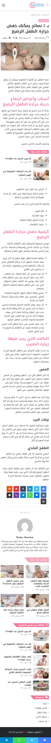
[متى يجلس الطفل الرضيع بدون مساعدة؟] (12, 571)
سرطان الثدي (41, 716)
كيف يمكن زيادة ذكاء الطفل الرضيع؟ (13, 611)
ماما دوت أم (17, 732)
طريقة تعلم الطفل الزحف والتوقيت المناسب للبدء (40, 583)
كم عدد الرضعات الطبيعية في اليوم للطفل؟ (17, 173)
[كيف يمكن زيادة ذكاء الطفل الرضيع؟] (12, 600)
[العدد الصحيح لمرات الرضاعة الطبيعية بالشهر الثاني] (41, 673)
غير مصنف (43, 721)
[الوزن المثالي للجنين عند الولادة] (41, 686)
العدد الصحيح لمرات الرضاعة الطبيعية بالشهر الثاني (18, 670)
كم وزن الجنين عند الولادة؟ (18, 158)
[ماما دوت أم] (36, 5)
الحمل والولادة (41, 708)
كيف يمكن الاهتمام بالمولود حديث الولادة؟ (17, 658)
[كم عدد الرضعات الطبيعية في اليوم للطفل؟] (41, 174)
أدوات (44, 703)
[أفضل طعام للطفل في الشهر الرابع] (37, 600)
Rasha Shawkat (40, 38)
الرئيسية (45, 15)
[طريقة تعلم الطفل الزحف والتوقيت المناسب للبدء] (37, 571)
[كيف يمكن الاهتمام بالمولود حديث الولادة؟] (41, 660)
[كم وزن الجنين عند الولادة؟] (41, 162)
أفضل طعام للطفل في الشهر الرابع (38, 611)
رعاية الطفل (35, 15)
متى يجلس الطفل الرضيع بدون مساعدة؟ (13, 582)
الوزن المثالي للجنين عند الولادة (19, 683)
